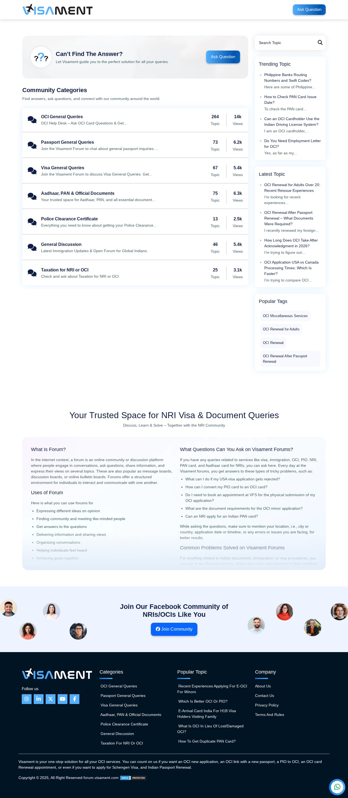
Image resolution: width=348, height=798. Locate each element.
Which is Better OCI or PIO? (202, 701)
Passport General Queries (135, 146)
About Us (263, 686)
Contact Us (264, 695)
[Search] (320, 43)
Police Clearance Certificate (135, 222)
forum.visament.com (101, 777)
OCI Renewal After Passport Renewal (285, 359)
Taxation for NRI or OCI (135, 273)
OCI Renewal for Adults (281, 329)
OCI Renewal (273, 343)
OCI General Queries (135, 120)
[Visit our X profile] (50, 699)
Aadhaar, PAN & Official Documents (135, 197)
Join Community (176, 629)
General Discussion (135, 248)
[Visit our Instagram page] (27, 699)
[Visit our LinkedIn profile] (39, 699)
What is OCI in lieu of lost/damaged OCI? (210, 729)
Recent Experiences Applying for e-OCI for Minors (212, 689)
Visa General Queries (135, 171)
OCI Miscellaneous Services (285, 316)
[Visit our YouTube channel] (62, 699)
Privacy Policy (267, 705)
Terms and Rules (269, 714)
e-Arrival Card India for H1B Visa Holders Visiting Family (206, 714)
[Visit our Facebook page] (74, 699)
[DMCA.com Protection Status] (133, 777)
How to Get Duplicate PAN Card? (206, 741)
